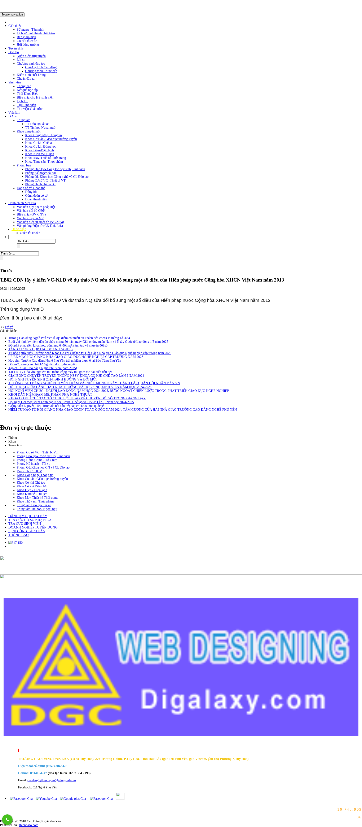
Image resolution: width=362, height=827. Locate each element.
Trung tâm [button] (23, 120)
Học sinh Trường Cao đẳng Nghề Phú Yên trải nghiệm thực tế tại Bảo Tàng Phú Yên (64, 360)
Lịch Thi (22, 101)
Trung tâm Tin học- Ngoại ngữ (37, 509)
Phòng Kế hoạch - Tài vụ (33, 463)
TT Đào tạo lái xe (37, 124)
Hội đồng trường (28, 44)
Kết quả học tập (27, 90)
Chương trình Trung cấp (41, 71)
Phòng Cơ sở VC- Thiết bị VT (45, 180)
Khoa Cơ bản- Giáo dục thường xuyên (42, 478)
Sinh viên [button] (14, 82)
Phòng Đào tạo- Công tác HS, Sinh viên (43, 456)
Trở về (9, 327)
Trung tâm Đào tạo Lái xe (34, 505)
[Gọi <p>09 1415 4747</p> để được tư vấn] (7, 819)
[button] (27, 237)
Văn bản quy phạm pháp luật (36, 207)
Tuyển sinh (15, 48)
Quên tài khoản (30, 233)
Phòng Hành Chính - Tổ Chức (37, 460)
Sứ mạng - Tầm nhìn (30, 29)
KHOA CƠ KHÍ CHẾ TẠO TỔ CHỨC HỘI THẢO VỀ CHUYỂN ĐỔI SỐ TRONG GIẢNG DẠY (77, 398)
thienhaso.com (5, 743)
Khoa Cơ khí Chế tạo (39, 142)
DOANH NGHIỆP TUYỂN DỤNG (33, 527)
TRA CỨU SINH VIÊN (24, 523)
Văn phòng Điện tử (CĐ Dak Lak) (40, 225)
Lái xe (21, 59)
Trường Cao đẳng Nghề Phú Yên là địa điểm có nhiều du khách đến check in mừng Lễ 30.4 (69, 338)
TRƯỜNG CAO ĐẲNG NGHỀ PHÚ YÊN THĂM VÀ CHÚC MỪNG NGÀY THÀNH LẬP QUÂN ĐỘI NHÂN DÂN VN (94, 383)
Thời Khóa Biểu (27, 93)
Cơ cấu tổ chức (27, 41)
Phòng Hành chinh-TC (40, 184)
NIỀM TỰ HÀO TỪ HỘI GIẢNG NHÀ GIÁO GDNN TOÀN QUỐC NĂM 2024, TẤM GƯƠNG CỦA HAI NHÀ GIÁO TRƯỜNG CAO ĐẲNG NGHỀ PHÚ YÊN (122, 409)
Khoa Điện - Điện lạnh (32, 490)
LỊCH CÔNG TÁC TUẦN (26, 531)
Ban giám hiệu (26, 37)
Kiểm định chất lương (31, 75)
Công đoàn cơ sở (36, 195)
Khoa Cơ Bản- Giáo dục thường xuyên (51, 139)
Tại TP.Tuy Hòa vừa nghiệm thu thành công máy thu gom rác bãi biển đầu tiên (60, 372)
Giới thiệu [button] (15, 25)
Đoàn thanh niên (36, 199)
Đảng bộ (31, 191)
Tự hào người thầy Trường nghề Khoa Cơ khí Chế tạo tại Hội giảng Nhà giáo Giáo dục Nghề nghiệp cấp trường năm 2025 (89, 353)
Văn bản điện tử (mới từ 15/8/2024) (40, 222)
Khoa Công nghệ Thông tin (43, 135)
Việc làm (14, 112)
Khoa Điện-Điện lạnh (39, 150)
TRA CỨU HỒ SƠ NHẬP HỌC (30, 520)
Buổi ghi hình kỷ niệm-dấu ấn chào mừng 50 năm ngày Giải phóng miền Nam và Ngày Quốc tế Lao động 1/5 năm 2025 (88, 341)
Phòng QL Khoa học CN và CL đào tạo (43, 467)
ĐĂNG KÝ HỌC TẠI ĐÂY (27, 516)
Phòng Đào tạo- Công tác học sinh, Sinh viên (55, 169)
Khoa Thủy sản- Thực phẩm (44, 161)
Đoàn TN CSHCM (29, 471)
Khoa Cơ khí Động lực (40, 146)
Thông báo (24, 86)
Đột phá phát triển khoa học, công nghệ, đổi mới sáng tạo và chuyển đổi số (57, 345)
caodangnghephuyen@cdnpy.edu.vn (51, 780)
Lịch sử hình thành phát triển (36, 33)
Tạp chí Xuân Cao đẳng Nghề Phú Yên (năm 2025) (42, 368)
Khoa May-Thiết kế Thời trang (45, 158)
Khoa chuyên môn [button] (29, 131)
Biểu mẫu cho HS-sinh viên (35, 97)
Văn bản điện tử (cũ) (30, 218)
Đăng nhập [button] (19, 229)
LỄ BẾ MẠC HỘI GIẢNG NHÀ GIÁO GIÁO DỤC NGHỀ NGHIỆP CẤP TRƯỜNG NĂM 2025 (75, 356)
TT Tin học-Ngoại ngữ (40, 127)
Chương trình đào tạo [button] (31, 63)
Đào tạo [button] (13, 52)
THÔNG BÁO (18, 535)
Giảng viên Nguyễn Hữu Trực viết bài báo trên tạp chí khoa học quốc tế (56, 406)
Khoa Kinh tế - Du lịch (32, 494)
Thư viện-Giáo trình (30, 108)
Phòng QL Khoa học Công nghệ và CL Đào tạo (57, 176)
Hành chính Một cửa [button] (22, 203)
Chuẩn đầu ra (26, 78)
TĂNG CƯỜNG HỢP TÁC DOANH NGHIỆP (40, 349)
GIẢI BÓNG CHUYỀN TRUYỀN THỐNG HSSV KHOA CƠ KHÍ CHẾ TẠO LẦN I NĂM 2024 (76, 375)
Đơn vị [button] (13, 116)
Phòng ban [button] (24, 165)
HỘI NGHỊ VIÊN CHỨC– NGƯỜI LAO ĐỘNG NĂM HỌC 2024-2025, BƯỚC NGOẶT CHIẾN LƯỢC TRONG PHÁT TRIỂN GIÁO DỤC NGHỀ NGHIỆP (118, 390)
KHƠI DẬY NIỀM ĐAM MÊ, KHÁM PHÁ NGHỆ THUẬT (50, 394)
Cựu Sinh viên (26, 105)
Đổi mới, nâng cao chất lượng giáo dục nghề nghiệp (42, 364)
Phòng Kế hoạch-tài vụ (40, 173)
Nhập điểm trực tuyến (31, 56)
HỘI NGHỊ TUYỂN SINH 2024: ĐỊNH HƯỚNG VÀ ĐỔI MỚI (52, 379)
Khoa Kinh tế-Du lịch (39, 154)
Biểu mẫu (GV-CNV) (31, 214)
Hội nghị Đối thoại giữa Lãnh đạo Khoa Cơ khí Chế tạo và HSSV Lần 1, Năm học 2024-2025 (71, 402)
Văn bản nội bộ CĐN (31, 210)
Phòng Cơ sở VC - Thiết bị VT (37, 452)
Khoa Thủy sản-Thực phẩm (35, 501)
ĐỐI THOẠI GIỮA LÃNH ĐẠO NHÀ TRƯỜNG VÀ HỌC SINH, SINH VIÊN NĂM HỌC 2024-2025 (79, 387)
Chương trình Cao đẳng (41, 67)
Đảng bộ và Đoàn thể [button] (31, 188)
